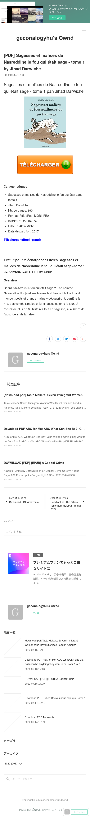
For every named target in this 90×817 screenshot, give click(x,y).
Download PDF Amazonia (39, 717)
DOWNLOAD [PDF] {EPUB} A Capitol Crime (34, 463)
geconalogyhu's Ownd (45, 38)
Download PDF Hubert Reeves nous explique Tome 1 (55, 698)
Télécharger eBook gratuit (22, 239)
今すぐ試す (57, 17)
